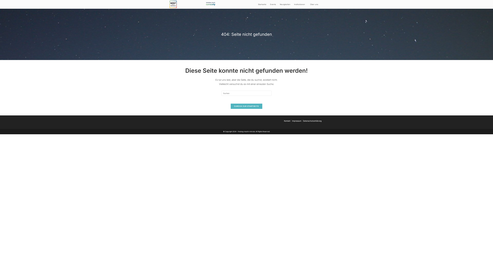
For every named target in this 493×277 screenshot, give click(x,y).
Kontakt (287, 121)
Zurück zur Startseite (246, 106)
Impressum (296, 121)
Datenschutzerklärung (312, 121)
